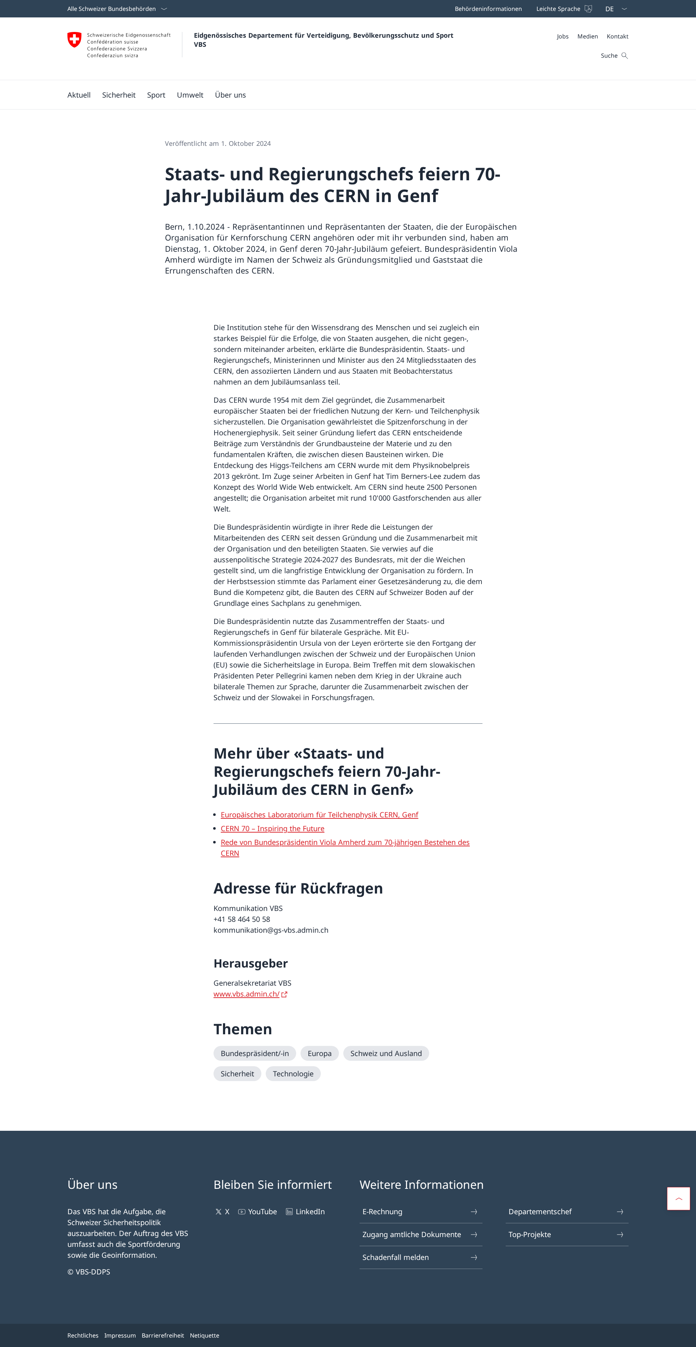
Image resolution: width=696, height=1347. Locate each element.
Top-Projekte (530, 1234)
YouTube (262, 1211)
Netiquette (204, 1335)
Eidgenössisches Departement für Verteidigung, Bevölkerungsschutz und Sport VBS (325, 40)
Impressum (120, 1335)
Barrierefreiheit (163, 1335)
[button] (79, 94)
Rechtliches (83, 1335)
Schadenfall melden (395, 1257)
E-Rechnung (382, 1211)
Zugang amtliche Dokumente (411, 1234)
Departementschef (540, 1211)
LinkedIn (310, 1211)
